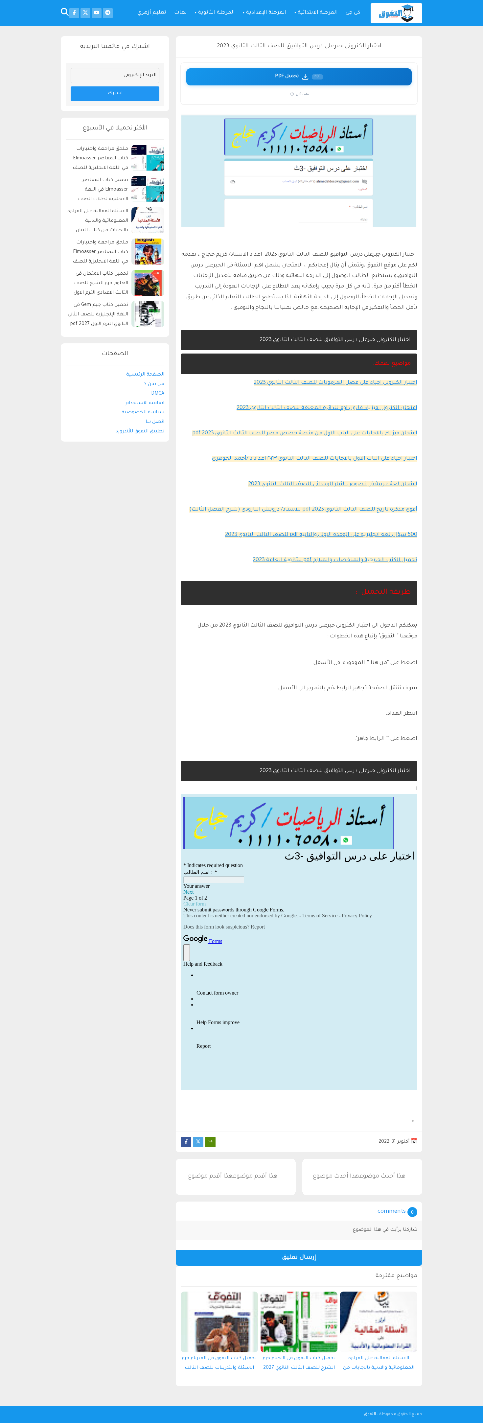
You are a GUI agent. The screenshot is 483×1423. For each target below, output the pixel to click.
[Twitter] (198, 1142)
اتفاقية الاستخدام (145, 403)
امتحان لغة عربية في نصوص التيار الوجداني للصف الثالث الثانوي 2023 (332, 484)
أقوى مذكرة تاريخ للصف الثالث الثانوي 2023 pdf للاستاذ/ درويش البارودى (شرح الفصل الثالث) (303, 510)
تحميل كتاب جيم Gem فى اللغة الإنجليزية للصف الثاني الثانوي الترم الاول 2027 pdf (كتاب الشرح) (98, 316)
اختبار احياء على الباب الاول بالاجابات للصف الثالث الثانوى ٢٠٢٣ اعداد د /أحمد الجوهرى (314, 459)
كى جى (353, 13)
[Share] (210, 1142)
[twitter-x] (85, 13)
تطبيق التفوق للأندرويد (140, 431)
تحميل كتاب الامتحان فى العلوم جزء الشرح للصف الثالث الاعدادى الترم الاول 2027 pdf (101, 285)
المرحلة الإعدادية (266, 13)
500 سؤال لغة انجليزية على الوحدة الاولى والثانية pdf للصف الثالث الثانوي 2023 (321, 535)
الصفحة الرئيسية (145, 375)
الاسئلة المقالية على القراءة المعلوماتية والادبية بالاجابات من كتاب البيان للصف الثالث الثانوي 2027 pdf (378, 1365)
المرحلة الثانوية (216, 13)
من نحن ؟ (154, 384)
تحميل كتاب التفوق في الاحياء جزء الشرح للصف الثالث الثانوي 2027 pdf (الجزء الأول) (299, 1365)
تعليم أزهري (151, 13)
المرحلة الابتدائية (318, 13)
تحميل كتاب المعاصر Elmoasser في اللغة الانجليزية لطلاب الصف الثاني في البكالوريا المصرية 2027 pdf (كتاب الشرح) (99, 191)
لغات (180, 13)
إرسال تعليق (299, 1258)
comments (392, 1212)
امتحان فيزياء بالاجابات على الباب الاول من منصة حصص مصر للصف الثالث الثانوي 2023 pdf (304, 433)
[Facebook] (186, 1142)
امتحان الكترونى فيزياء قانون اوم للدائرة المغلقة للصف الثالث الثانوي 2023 (327, 408)
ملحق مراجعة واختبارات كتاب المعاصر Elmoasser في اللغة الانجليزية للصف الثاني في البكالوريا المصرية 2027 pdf (99, 160)
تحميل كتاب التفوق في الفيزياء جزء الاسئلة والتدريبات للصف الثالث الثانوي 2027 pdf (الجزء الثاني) (219, 1365)
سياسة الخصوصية (143, 413)
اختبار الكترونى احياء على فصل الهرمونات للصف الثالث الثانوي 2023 (335, 383)
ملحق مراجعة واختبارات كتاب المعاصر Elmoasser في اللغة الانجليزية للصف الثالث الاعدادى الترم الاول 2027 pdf (100, 253)
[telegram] (108, 13)
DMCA (157, 394)
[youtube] (97, 13)
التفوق (370, 1414)
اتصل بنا (155, 422)
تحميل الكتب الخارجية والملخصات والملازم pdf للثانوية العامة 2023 (335, 560)
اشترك (115, 94)
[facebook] (74, 13)
